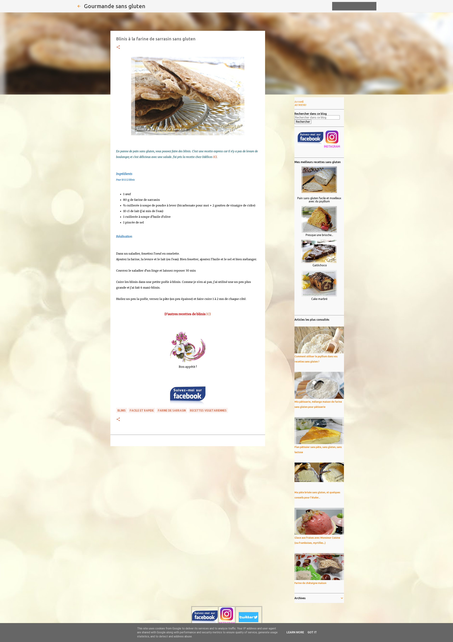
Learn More (295, 632)
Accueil (298, 101)
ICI (215, 157)
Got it (312, 632)
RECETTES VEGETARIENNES (208, 410)
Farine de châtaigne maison (310, 583)
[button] (118, 47)
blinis (121, 410)
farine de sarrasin (172, 410)
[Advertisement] (283, 153)
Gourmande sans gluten (114, 6)
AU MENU (300, 105)
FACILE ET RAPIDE (142, 410)
